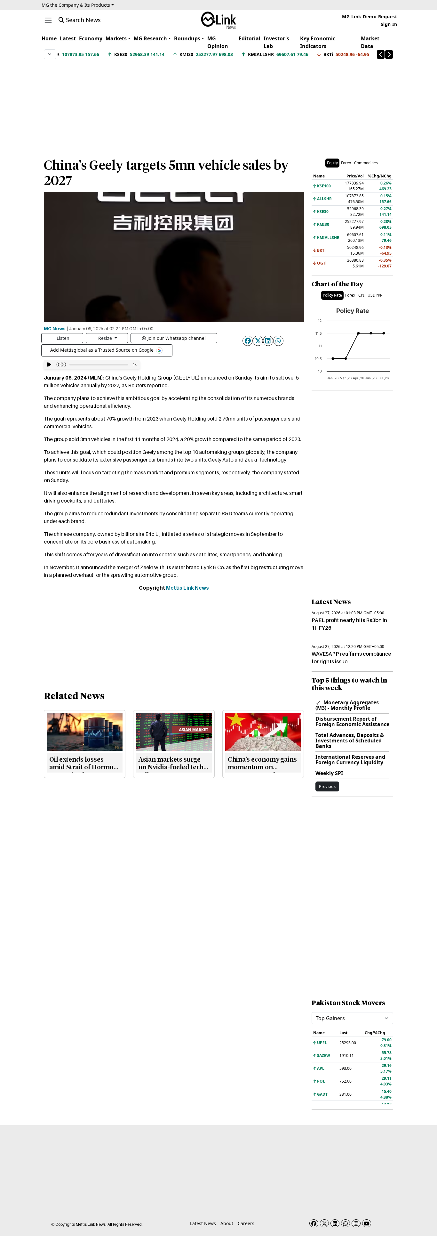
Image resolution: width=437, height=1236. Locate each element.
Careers (246, 1223)
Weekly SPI (329, 773)
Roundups (187, 38)
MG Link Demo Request (369, 16)
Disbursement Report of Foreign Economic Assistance (352, 721)
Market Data (370, 42)
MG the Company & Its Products (76, 5)
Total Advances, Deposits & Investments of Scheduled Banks (349, 740)
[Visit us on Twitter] (324, 1223)
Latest (68, 38)
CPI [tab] (361, 295)
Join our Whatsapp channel (176, 338)
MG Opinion (217, 42)
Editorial (249, 38)
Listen (63, 338)
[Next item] (389, 54)
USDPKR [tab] (375, 295)
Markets (116, 38)
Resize (105, 338)
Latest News (203, 1223)
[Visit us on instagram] (356, 1223)
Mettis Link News (187, 588)
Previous (327, 786)
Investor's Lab (276, 42)
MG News (55, 328)
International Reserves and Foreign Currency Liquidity (350, 759)
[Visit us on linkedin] (334, 1223)
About (226, 1223)
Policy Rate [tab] (332, 295)
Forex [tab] (346, 163)
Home (49, 38)
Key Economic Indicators (317, 42)
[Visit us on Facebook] (313, 1223)
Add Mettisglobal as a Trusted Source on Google (102, 350)
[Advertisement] (218, 105)
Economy (90, 38)
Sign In (389, 24)
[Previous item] (381, 54)
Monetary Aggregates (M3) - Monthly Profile (347, 705)
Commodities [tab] (366, 163)
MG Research (150, 38)
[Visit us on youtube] (366, 1223)
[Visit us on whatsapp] (345, 1223)
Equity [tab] (332, 163)
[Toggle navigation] (48, 20)
